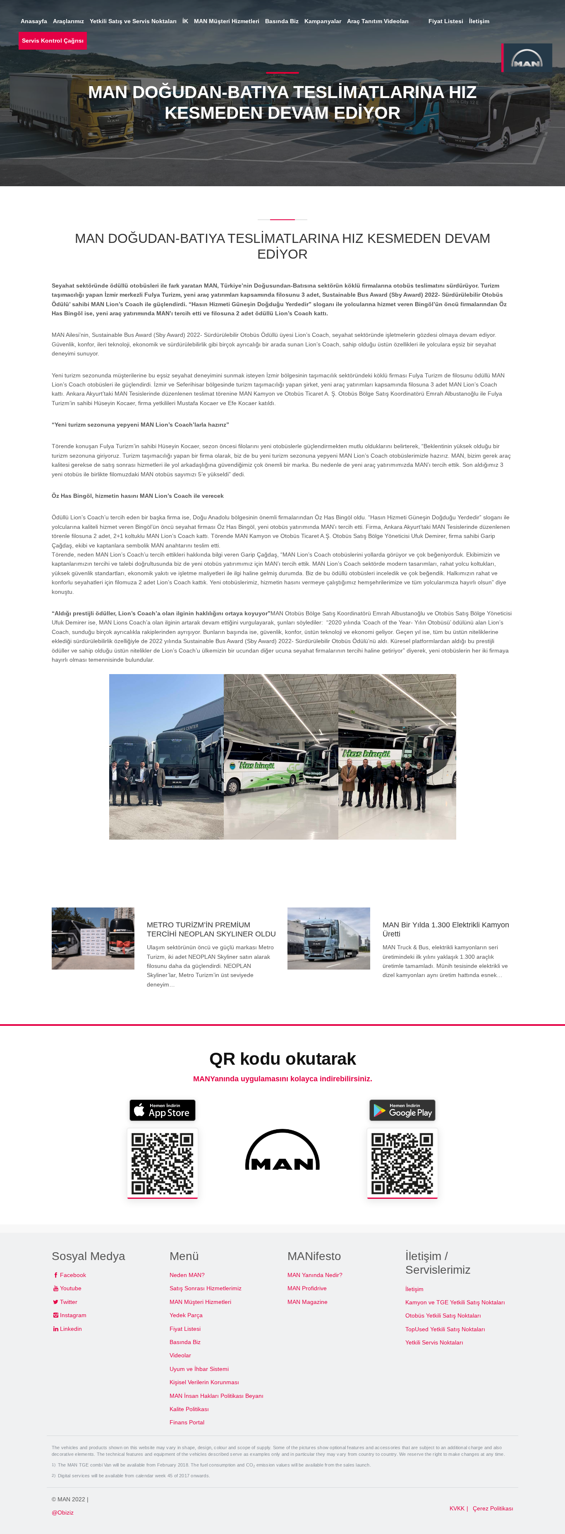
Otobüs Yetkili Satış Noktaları (443, 1315)
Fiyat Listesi (185, 1328)
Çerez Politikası (493, 1508)
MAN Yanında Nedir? (314, 1275)
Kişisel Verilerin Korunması (204, 1382)
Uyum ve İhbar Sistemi (199, 1369)
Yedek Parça (186, 1315)
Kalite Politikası (189, 1409)
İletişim (414, 1289)
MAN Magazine (307, 1302)
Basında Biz (185, 1342)
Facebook (73, 1275)
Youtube (70, 1288)
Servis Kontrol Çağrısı (53, 40)
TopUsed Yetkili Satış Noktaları (445, 1329)
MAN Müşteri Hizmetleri (200, 1302)
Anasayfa (34, 21)
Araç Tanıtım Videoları (384, 21)
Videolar (180, 1355)
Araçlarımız (68, 21)
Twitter (68, 1302)
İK (185, 21)
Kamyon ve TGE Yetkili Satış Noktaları (455, 1302)
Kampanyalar (322, 21)
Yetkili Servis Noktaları (434, 1342)
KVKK (457, 1508)
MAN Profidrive (307, 1288)
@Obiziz (63, 1512)
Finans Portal (187, 1422)
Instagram (73, 1315)
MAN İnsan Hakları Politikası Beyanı (216, 1395)
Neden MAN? (187, 1275)
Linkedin (71, 1328)
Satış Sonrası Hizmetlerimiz (206, 1288)
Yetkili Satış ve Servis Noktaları (133, 21)
